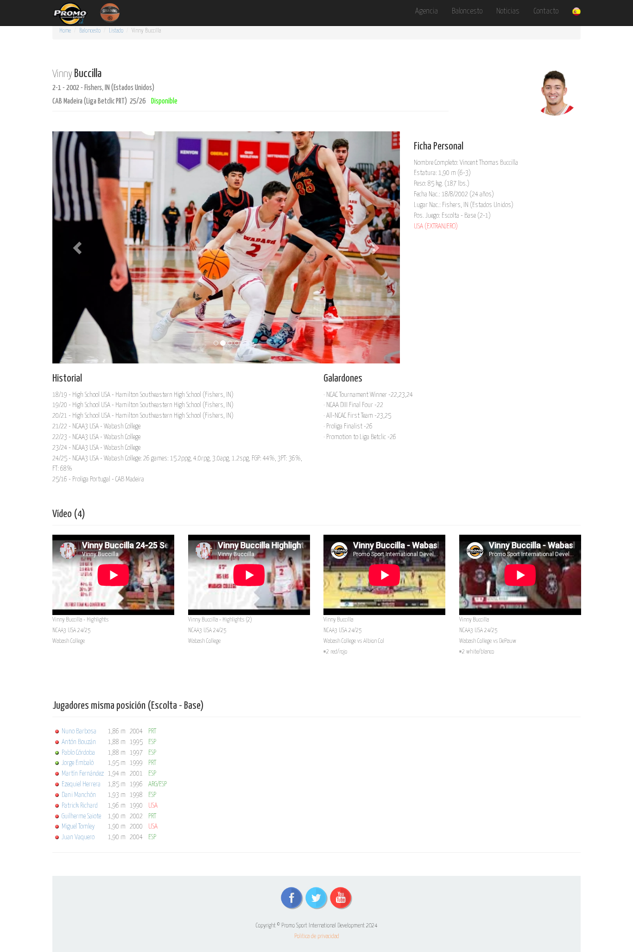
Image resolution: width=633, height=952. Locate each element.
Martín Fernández (83, 773)
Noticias (507, 11)
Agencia (426, 11)
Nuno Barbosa (79, 731)
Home (65, 31)
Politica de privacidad (316, 936)
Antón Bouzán (79, 741)
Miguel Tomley (78, 826)
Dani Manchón (79, 794)
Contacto (545, 11)
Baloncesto (467, 11)
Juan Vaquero (78, 837)
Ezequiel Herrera (81, 784)
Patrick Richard (80, 805)
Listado (116, 31)
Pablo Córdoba (78, 752)
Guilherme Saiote (81, 816)
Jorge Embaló (78, 762)
